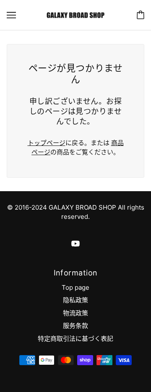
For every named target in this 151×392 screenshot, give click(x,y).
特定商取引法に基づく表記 (75, 339)
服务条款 (75, 326)
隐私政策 (75, 300)
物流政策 (75, 313)
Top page (75, 287)
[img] (75, 243)
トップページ (46, 143)
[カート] (140, 14)
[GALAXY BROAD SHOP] (75, 14)
